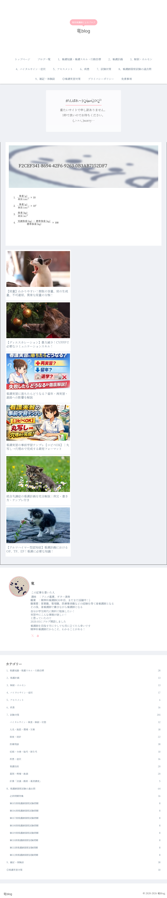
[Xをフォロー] (32, 636)
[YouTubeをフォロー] (38, 636)
